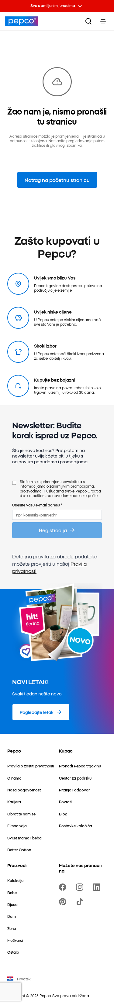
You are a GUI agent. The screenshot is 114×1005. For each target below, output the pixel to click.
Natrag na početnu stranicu (57, 180)
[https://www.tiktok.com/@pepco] (81, 901)
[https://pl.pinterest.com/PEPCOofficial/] (64, 901)
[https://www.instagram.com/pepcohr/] (81, 887)
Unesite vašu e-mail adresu (37, 504)
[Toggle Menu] (103, 21)
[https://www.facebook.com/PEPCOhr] (64, 887)
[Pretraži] (88, 21)
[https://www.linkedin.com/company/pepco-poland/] (98, 887)
